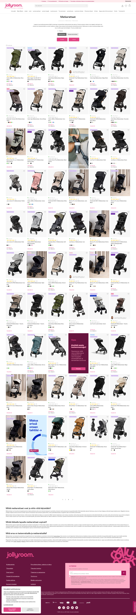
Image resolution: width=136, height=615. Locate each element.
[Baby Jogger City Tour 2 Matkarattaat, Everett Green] (51, 368)
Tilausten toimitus (36, 568)
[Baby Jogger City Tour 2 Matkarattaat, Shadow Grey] (48, 368)
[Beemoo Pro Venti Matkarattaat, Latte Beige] (69, 204)
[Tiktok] (72, 607)
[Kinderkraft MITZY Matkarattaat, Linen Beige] (51, 450)
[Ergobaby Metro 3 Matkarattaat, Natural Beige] (53, 245)
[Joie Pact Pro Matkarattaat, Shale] (90, 163)
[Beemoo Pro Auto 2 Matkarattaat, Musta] (111, 204)
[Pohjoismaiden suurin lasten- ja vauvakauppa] (13, 5)
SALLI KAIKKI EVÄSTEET (12, 609)
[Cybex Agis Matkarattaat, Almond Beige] (92, 81)
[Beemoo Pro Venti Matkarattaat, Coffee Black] (72, 204)
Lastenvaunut (61, 20)
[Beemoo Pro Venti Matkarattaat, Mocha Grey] (71, 204)
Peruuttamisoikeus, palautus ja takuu (41, 564)
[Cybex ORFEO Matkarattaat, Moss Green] (53, 286)
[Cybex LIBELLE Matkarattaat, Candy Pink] (10, 81)
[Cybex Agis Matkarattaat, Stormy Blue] (93, 81)
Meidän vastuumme (36, 580)
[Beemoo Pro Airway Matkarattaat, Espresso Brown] (10, 450)
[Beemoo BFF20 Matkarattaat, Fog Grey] (30, 286)
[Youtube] (68, 607)
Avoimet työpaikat (11, 584)
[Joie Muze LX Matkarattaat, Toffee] (115, 163)
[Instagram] (63, 607)
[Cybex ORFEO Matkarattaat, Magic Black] (50, 286)
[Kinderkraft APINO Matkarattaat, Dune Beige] (93, 122)
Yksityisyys (34, 576)
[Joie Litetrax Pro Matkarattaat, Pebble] (7, 204)
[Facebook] (59, 607)
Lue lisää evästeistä (8, 604)
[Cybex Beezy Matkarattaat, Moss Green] (53, 81)
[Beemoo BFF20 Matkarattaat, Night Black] (28, 286)
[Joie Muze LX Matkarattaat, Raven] (111, 163)
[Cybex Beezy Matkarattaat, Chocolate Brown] (51, 81)
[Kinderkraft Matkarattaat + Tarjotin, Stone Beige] (7, 327)
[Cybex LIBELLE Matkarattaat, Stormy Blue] (11, 81)
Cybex (14, 541)
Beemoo (24, 541)
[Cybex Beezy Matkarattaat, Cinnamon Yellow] (69, 450)
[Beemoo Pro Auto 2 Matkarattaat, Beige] (112, 204)
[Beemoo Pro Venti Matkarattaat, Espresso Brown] (74, 204)
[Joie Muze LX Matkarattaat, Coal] (112, 163)
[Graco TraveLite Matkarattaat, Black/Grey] (69, 327)
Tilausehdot (9, 568)
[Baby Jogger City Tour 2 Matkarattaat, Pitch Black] (50, 368)
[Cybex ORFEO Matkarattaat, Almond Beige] (48, 286)
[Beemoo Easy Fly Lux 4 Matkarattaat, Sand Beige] (10, 163)
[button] (126, 5)
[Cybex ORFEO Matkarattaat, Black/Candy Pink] (32, 245)
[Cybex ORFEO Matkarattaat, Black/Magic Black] (29, 245)
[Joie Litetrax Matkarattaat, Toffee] (10, 204)
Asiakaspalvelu (128, 1)
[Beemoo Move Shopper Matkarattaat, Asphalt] (29, 409)
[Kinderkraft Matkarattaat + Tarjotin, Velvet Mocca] (72, 81)
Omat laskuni (10, 572)
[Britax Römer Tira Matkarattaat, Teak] (69, 409)
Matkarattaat (68, 20)
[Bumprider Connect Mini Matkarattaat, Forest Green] (11, 122)
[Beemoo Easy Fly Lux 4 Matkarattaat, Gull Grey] (8, 163)
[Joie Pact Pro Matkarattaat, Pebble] (92, 163)
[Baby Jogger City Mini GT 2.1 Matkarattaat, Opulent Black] (28, 81)
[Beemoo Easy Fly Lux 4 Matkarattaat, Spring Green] (7, 163)
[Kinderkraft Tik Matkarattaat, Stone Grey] (90, 450)
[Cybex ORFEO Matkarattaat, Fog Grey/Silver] (30, 245)
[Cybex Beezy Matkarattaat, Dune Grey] (50, 81)
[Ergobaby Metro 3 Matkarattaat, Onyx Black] (50, 245)
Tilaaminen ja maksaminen (38, 572)
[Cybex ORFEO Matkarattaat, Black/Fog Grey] (28, 245)
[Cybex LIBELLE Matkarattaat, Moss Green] (7, 81)
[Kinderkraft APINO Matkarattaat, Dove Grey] (92, 122)
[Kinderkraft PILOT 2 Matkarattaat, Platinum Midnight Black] (72, 122)
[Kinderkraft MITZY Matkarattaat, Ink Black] (50, 450)
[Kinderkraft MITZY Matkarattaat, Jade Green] (48, 450)
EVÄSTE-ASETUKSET (30, 609)
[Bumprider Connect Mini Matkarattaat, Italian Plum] (10, 122)
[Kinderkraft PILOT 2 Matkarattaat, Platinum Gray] (71, 122)
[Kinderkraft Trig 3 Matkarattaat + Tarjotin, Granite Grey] (10, 327)
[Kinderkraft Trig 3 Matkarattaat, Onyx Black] (71, 81)
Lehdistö (33, 584)
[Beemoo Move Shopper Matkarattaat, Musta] (28, 409)
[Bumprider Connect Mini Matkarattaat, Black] (8, 122)
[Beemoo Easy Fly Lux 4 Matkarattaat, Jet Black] (11, 163)
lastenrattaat (57, 536)
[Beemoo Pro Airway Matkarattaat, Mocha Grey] (8, 450)
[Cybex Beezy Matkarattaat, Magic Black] (48, 81)
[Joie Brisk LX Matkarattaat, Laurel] (8, 368)
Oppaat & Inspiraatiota (12, 576)
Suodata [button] (62, 39)
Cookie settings (10, 580)
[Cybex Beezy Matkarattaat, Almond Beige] (48, 409)
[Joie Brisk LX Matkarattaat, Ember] (7, 368)
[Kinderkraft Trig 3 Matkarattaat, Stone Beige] (69, 81)
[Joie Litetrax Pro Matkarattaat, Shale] (8, 204)
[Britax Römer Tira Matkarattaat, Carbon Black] (71, 409)
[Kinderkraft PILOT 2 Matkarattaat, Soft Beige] (69, 122)
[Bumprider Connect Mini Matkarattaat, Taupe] (7, 122)
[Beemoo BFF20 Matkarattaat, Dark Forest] (29, 286)
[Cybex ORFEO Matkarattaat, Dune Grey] (51, 286)
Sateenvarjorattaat (72, 34)
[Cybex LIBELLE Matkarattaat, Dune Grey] (8, 81)
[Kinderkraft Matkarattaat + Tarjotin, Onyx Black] (8, 327)
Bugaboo (19, 541)
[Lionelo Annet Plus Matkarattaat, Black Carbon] (48, 163)
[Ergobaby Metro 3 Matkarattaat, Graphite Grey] (51, 245)
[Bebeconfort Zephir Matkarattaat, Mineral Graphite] (50, 491)
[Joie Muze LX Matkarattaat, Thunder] (114, 163)
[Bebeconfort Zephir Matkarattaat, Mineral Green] (48, 491)
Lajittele (74, 39)
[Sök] (86, 5)
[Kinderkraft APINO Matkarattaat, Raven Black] (90, 122)
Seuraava (72, 499)
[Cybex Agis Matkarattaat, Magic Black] (90, 81)
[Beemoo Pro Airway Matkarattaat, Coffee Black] (7, 450)
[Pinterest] (76, 607)
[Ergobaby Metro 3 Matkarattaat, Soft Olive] (48, 245)
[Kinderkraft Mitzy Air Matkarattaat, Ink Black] (111, 286)
